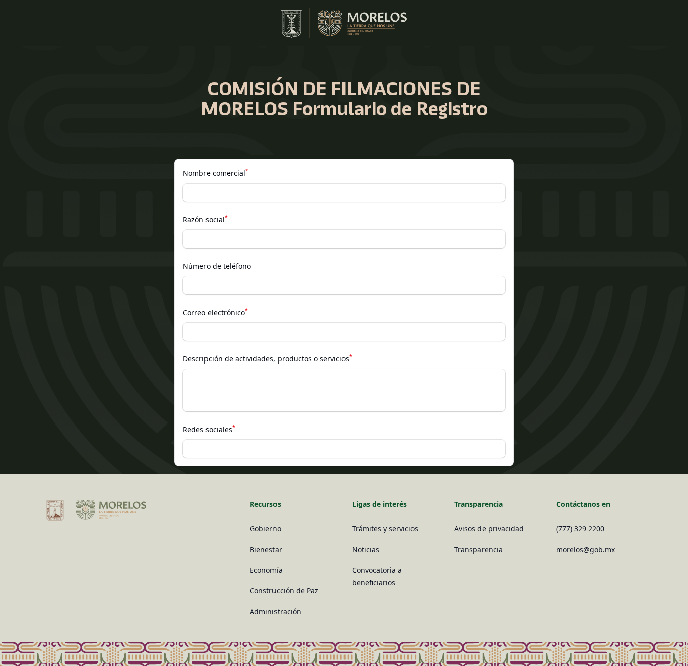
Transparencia (478, 549)
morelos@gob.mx (585, 549)
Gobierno (265, 528)
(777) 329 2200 (580, 528)
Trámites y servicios (385, 528)
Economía (266, 570)
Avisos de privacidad (489, 528)
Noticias (365, 549)
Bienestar (266, 549)
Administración (275, 611)
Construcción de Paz (284, 590)
